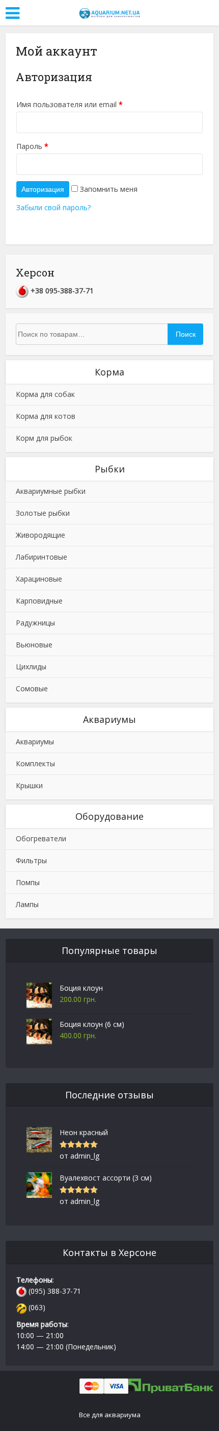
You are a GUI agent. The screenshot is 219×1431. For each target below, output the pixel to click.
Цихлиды (31, 666)
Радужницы (35, 622)
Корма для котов (45, 416)
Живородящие (40, 535)
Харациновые (39, 579)
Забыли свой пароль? (53, 207)
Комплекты (35, 763)
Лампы (27, 904)
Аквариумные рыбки (51, 491)
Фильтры (31, 860)
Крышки (29, 785)
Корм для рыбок (44, 438)
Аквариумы (35, 741)
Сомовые (32, 688)
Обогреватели (41, 838)
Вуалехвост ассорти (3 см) (106, 1178)
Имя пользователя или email (69, 104)
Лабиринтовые (41, 557)
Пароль (32, 146)
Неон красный (84, 1132)
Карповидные (39, 601)
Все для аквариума (110, 1414)
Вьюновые (34, 644)
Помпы (28, 882)
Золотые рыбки (43, 513)
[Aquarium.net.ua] (109, 12)
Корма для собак (45, 394)
